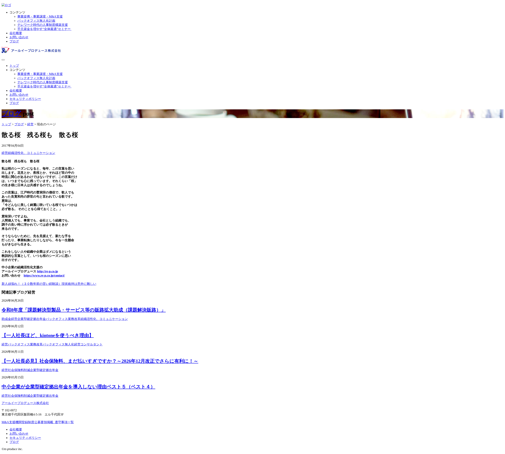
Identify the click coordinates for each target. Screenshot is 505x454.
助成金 (6, 319)
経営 (5, 153)
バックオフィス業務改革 (63, 319)
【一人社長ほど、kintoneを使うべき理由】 (48, 335)
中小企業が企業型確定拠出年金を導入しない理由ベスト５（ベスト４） (78, 386)
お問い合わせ (18, 37)
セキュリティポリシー (25, 98)
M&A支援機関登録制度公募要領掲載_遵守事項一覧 (38, 422)
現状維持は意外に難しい (79, 283)
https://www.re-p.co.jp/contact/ (44, 275)
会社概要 (15, 33)
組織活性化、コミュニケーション (31, 153)
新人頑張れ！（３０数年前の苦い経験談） (32, 283)
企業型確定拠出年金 (31, 319)
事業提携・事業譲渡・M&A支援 (40, 16)
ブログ (14, 41)
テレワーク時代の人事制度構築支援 (42, 24)
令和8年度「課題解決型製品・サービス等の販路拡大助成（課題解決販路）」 (84, 309)
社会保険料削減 (19, 370)
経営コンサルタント (88, 344)
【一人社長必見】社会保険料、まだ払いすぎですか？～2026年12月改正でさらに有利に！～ (100, 361)
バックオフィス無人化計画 (36, 20)
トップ (14, 65)
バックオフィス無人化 (58, 344)
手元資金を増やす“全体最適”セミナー (44, 29)
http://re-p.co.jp (47, 271)
